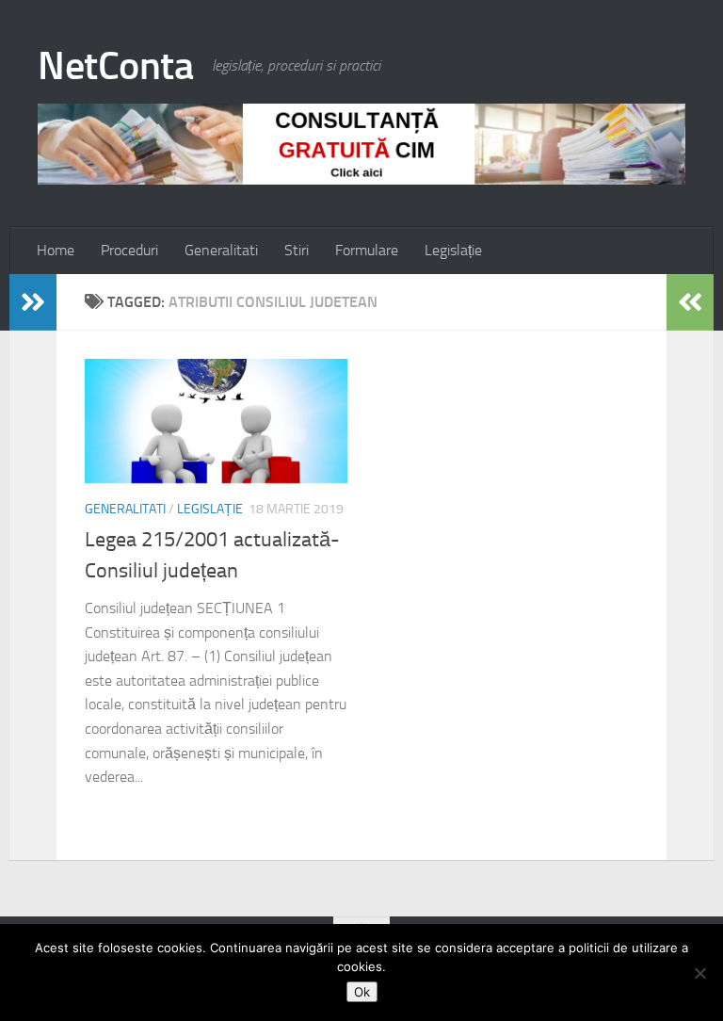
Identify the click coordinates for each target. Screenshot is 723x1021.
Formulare (366, 250)
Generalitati (221, 250)
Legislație (453, 250)
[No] (699, 973)
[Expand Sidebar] (32, 302)
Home (55, 250)
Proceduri (129, 250)
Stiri (296, 250)
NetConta (115, 65)
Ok (362, 991)
